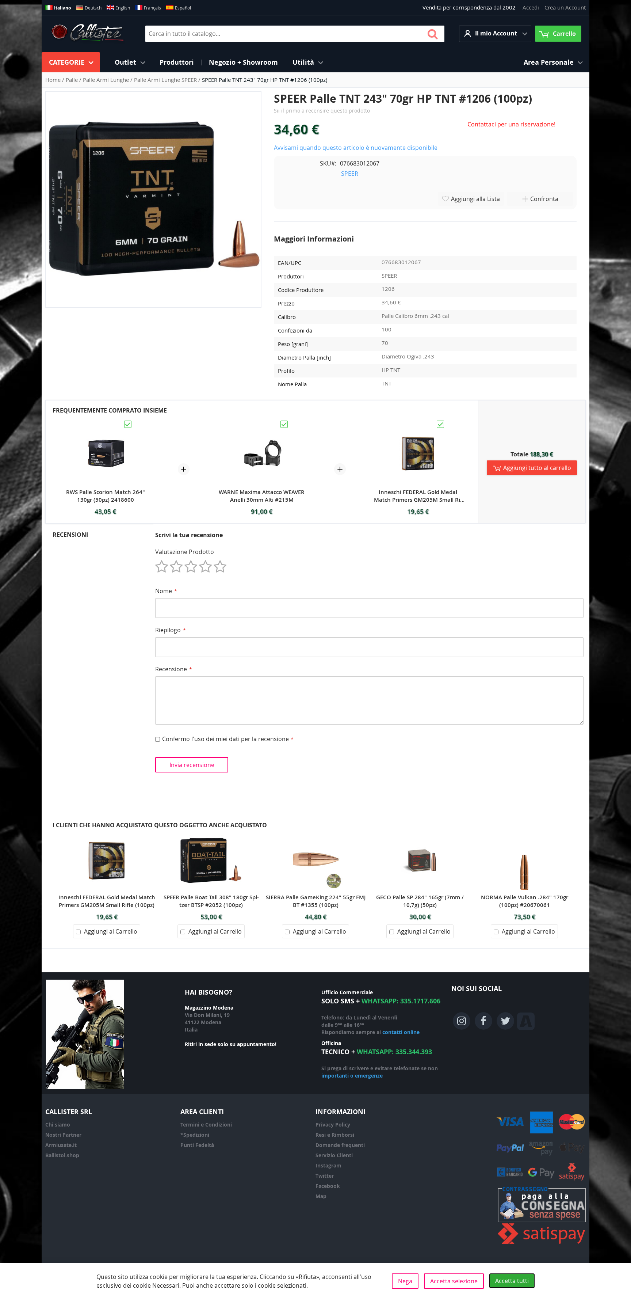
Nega (405, 1281)
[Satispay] (542, 1244)
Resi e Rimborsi (335, 1134)
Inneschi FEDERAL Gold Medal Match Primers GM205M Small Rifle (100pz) (418, 496)
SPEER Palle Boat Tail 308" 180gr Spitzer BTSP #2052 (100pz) (211, 901)
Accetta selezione (454, 1281)
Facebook (328, 1185)
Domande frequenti (340, 1145)
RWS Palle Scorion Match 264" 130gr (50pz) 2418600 (105, 496)
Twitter (325, 1175)
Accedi (531, 7)
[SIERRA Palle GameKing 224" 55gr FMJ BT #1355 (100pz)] (315, 833)
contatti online (401, 1032)
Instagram (328, 1165)
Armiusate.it (61, 1145)
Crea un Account (565, 7)
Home (53, 79)
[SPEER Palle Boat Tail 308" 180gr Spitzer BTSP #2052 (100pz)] (211, 833)
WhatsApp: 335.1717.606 (401, 1001)
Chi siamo (57, 1124)
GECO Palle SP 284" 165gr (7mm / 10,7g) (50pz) (420, 901)
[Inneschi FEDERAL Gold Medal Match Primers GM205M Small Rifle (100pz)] (418, 423)
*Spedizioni (194, 1134)
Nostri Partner (63, 1134)
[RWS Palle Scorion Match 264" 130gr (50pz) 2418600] (105, 423)
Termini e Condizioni (206, 1124)
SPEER (349, 174)
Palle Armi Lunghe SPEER (166, 79)
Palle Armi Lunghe (106, 79)
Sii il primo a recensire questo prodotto (322, 110)
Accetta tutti (512, 1281)
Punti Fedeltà (197, 1145)
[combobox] (294, 34)
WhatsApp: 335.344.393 (394, 1051)
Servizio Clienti (334, 1155)
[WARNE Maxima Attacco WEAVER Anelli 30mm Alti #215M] (262, 423)
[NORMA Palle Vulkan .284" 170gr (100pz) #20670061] (524, 833)
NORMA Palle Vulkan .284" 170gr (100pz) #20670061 (524, 901)
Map (321, 1196)
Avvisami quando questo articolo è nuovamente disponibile (355, 148)
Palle (72, 79)
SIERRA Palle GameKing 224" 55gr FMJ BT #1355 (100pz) (316, 901)
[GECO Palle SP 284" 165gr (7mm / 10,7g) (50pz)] (420, 833)
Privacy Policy (333, 1124)
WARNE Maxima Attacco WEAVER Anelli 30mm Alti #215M (262, 496)
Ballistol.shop (62, 1155)
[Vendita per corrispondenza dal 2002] (87, 34)
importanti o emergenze (352, 1075)
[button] (495, 33)
